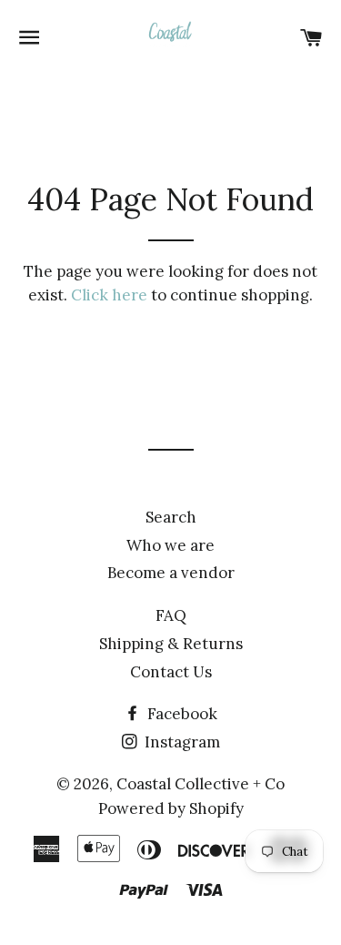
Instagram (180, 742)
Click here (109, 295)
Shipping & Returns (171, 644)
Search (170, 517)
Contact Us (171, 672)
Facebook (180, 714)
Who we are (170, 545)
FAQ (170, 615)
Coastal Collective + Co (200, 784)
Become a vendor (171, 573)
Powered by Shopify (171, 808)
